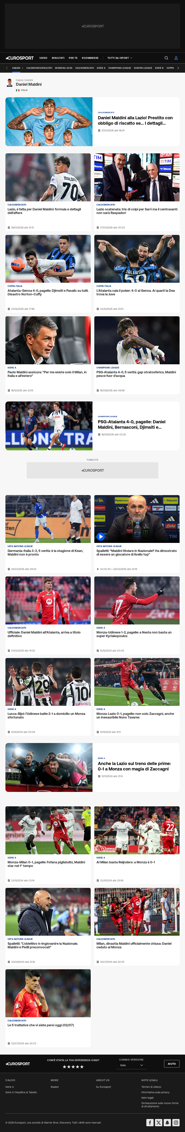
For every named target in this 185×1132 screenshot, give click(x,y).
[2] (69, 1067)
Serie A (9, 1086)
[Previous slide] (6, 68)
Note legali (147, 1097)
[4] (77, 1067)
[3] (73, 1067)
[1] (64, 1067)
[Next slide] (178, 68)
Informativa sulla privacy (155, 1092)
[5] (82, 1067)
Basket (55, 1086)
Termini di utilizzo (151, 1086)
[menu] (166, 58)
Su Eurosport (103, 1086)
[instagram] (176, 1122)
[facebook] (150, 1122)
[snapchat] (167, 1122)
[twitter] (158, 1122)
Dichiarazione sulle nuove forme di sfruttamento (159, 1105)
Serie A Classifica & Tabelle (21, 1092)
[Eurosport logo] (19, 58)
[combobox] (132, 1065)
